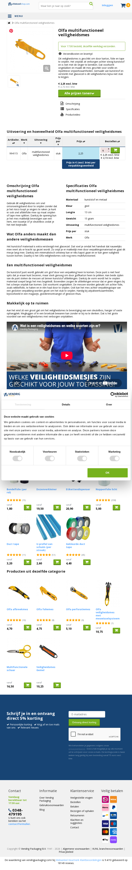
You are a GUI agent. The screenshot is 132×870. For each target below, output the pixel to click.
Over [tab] (109, 404)
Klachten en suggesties (76, 821)
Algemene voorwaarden (76, 848)
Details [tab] (66, 404)
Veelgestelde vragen (81, 797)
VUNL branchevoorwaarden (107, 848)
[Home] (9, 22)
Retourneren (77, 815)
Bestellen (75, 802)
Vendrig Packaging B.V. (33, 848)
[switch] (50, 458)
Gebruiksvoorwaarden (51, 805)
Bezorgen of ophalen (82, 811)
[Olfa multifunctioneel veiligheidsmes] (30, 50)
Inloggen (107, 5)
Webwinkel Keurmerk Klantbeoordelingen (79, 860)
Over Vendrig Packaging (46, 799)
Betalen (74, 806)
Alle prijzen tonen (77, 93)
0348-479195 (15, 812)
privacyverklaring (77, 748)
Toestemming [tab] (23, 404)
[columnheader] (14, 141)
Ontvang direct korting (84, 722)
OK (107, 472)
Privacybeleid (66, 851)
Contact (74, 827)
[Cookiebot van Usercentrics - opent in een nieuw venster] (113, 394)
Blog (42, 809)
